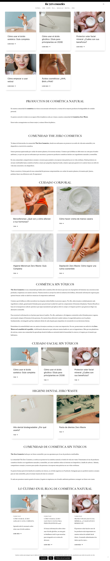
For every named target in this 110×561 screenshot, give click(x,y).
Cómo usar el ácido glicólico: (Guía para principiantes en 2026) (52, 39)
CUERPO (48, 8)
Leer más (11, 44)
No (51, 558)
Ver (15, 435)
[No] (108, 557)
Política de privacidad (63, 558)
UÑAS (73, 8)
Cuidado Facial (17, 516)
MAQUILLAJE (60, 8)
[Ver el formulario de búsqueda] (103, 4)
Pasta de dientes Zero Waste (72, 427)
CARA (43, 8)
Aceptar (43, 558)
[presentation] (20, 22)
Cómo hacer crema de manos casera (76, 219)
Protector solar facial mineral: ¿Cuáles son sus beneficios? (87, 39)
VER (15, 226)
